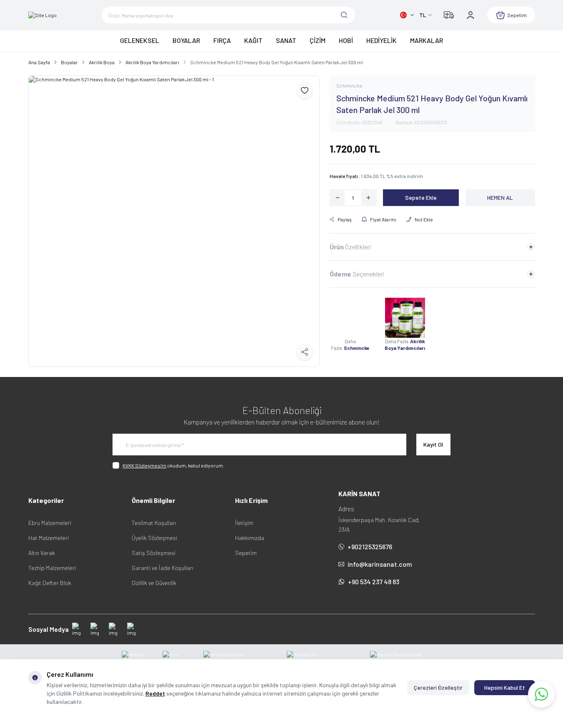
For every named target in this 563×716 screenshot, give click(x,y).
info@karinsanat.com (380, 564)
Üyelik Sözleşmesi (154, 537)
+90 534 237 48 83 (373, 581)
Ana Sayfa (39, 62)
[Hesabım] (470, 15)
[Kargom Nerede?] (449, 15)
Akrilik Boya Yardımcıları (152, 62)
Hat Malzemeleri (48, 537)
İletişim (244, 522)
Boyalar (69, 62)
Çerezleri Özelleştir (438, 687)
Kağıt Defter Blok (49, 582)
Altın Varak (41, 552)
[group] (174, 221)
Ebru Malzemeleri (49, 522)
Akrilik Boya (102, 62)
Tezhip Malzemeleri (52, 567)
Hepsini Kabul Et (504, 687)
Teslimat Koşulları (154, 522)
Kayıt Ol (433, 444)
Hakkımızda (249, 537)
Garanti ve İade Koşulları (162, 567)
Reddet (155, 693)
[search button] (344, 15)
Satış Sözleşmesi (153, 552)
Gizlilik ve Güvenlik (154, 582)
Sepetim (246, 552)
